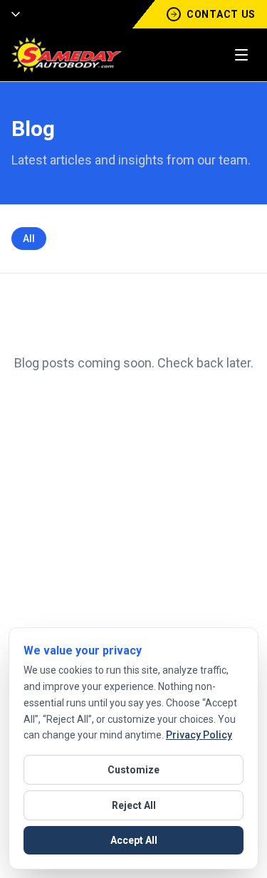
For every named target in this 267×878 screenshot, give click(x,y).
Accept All (133, 840)
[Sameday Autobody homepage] (66, 55)
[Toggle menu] (241, 55)
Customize (133, 769)
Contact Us (221, 14)
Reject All (134, 805)
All (29, 238)
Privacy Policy (199, 735)
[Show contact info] (11, 14)
